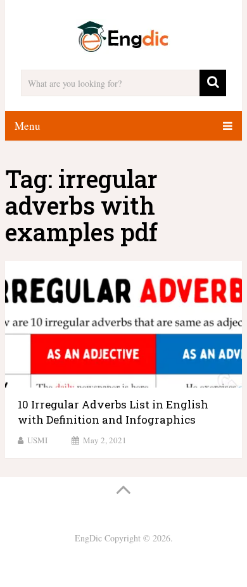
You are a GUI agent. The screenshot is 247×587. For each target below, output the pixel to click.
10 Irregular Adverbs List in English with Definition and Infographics (113, 412)
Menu (28, 125)
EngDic (88, 538)
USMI (37, 440)
